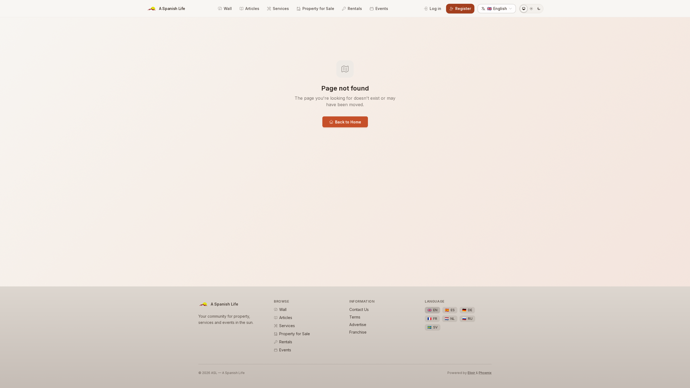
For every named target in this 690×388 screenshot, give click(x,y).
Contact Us (359, 309)
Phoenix (485, 373)
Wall (228, 8)
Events (381, 8)
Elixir (472, 373)
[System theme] (523, 8)
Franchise (358, 332)
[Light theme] (531, 8)
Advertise (357, 324)
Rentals (355, 8)
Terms (354, 317)
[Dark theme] (539, 8)
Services (281, 8)
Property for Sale (318, 8)
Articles (252, 8)
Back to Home (348, 122)
